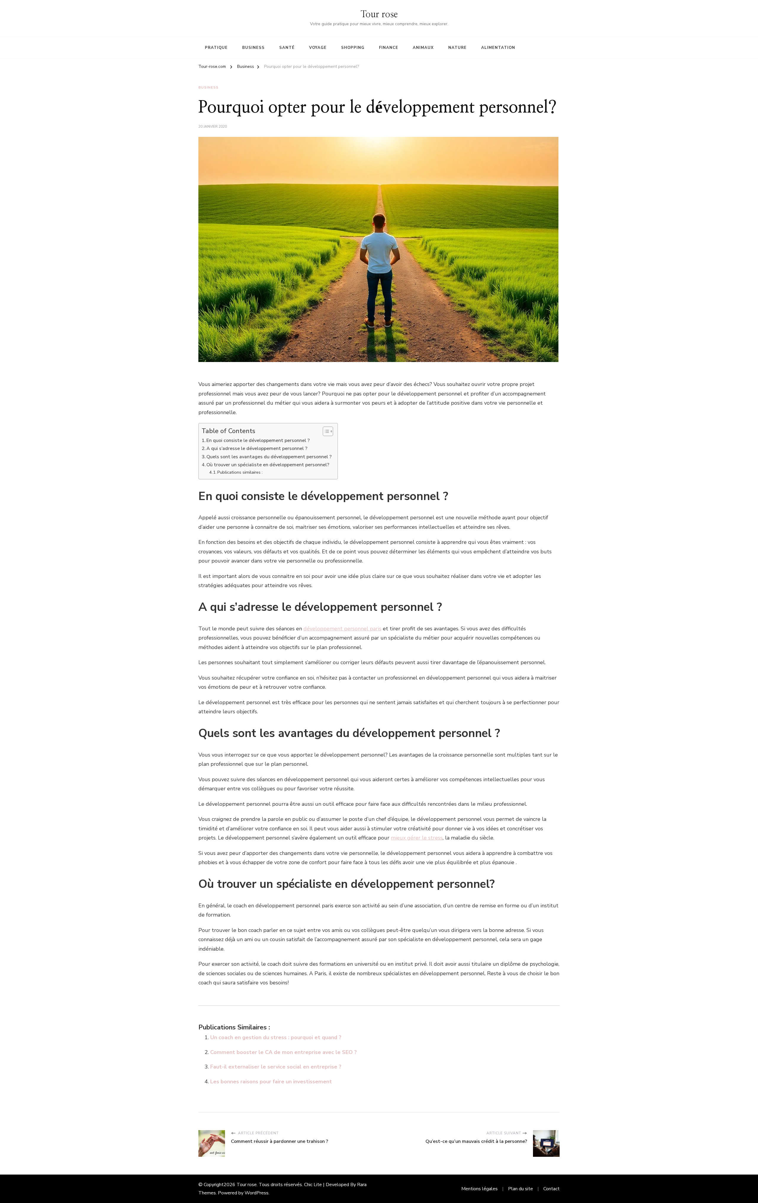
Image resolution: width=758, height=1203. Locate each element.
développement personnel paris (342, 628)
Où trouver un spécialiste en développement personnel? (267, 465)
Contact (551, 1189)
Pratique (216, 47)
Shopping (352, 47)
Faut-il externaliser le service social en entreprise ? (275, 1066)
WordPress (257, 1193)
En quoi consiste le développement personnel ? (258, 440)
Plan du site (520, 1189)
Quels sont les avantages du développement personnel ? (269, 457)
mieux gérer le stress (417, 837)
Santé (287, 47)
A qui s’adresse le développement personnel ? (256, 448)
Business (253, 47)
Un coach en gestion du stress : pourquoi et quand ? (275, 1037)
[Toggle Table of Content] (325, 431)
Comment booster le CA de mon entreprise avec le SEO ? (283, 1052)
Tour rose (379, 14)
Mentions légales (479, 1189)
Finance (388, 47)
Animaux (423, 47)
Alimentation (498, 47)
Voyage (318, 47)
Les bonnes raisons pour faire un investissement (271, 1081)
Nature (457, 47)
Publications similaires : (240, 472)
